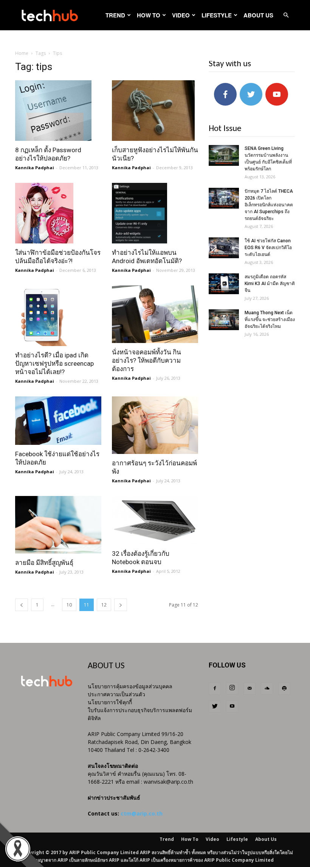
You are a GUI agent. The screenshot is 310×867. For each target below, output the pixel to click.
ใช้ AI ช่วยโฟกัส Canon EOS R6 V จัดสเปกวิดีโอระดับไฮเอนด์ (268, 247)
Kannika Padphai (34, 167)
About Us (258, 15)
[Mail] (249, 689)
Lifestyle (217, 15)
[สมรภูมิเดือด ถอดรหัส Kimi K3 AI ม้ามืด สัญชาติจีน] (224, 283)
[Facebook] (215, 689)
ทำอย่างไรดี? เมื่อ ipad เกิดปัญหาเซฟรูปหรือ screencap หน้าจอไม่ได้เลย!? (54, 363)
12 (104, 605)
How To (148, 15)
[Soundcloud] (267, 689)
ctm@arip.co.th (142, 813)
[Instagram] (232, 688)
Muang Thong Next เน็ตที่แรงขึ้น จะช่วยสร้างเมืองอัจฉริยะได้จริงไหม (270, 319)
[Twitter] (215, 706)
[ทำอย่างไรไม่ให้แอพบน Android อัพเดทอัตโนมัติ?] (155, 213)
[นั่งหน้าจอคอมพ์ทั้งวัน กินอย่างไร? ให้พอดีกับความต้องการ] (155, 314)
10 (69, 605)
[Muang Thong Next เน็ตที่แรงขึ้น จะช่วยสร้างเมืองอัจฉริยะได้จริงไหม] (224, 319)
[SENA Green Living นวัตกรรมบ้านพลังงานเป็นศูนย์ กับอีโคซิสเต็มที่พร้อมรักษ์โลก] (224, 155)
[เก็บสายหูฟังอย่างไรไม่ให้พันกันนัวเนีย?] (155, 110)
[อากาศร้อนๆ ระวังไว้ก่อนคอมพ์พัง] (155, 425)
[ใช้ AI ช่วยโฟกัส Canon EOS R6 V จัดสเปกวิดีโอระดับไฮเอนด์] (224, 247)
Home (21, 53)
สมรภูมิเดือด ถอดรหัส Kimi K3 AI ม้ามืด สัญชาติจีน (270, 283)
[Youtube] (232, 706)
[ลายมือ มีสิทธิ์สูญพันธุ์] (58, 525)
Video (181, 15)
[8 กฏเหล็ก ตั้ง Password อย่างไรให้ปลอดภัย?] (58, 110)
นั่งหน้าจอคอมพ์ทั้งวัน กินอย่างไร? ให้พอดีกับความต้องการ (146, 360)
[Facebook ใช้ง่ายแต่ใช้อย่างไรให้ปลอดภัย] (58, 420)
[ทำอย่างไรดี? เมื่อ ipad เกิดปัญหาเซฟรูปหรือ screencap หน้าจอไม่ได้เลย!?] (58, 315)
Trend (115, 15)
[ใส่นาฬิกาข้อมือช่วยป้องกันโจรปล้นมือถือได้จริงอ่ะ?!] (58, 213)
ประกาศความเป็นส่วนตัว (116, 694)
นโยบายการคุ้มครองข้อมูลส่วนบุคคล (130, 686)
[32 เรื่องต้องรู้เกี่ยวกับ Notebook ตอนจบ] (155, 520)
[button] (286, 15)
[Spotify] (284, 689)
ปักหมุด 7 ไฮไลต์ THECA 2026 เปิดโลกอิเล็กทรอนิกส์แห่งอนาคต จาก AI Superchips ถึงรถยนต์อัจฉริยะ (269, 205)
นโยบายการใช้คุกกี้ (110, 702)
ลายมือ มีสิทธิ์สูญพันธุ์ (44, 562)
